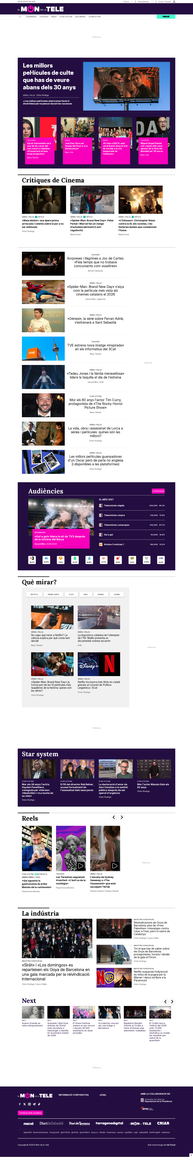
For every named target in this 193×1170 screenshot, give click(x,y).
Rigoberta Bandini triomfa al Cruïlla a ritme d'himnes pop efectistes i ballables (134, 1027)
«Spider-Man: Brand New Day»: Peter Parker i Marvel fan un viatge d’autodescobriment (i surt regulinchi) (92, 225)
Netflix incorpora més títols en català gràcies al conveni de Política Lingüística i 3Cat (99, 685)
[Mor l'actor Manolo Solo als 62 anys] (154, 768)
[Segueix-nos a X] (25, 1105)
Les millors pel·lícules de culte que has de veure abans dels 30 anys (49, 76)
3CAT (71, 594)
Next (24, 1020)
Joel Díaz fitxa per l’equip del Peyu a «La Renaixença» (76, 146)
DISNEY (101, 594)
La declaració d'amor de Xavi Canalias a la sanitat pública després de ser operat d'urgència (113, 788)
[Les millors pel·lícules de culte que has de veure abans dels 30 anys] (126, 86)
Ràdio (54, 17)
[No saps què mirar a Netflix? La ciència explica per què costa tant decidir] (52, 617)
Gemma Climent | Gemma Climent (104, 891)
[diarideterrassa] (79, 1124)
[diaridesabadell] (51, 1124)
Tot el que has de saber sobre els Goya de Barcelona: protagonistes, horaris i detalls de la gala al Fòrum (152, 953)
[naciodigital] (29, 1124)
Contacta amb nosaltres (30, 1113)
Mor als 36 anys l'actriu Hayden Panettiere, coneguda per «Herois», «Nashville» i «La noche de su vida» (37, 790)
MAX (86, 594)
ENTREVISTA (42, 874)
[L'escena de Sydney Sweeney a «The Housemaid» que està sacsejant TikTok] (105, 848)
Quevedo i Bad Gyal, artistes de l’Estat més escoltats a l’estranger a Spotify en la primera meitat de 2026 (58, 1029)
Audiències (31, 17)
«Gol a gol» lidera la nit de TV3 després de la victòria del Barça (60, 538)
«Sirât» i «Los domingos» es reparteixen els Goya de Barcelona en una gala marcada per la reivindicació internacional (56, 972)
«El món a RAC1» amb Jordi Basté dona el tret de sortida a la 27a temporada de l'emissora (115, 148)
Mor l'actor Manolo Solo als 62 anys (153, 786)
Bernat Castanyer (95, 271)
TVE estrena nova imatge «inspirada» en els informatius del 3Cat (95, 347)
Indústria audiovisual (32, 961)
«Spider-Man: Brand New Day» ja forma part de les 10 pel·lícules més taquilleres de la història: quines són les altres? (51, 686)
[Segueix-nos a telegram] (34, 1105)
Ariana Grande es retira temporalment (32, 1024)
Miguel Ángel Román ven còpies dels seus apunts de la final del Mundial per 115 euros (152, 147)
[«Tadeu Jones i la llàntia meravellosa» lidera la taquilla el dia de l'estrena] (43, 377)
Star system (65, 17)
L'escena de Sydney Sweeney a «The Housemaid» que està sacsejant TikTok (103, 882)
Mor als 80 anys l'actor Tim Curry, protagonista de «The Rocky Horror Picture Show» (96, 403)
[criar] (163, 1124)
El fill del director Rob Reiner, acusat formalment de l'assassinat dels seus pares (77, 787)
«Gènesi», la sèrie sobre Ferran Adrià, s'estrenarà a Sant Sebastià (95, 320)
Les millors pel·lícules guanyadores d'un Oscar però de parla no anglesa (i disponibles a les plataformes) (95, 460)
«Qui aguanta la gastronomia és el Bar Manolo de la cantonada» (36, 884)
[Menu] (20, 16)
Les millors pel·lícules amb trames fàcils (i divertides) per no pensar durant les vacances (47, 102)
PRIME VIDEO (53, 594)
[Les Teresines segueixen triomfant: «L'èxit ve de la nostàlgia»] (71, 848)
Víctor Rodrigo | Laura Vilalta (34, 984)
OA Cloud (171, 1145)
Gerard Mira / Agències (95, 299)
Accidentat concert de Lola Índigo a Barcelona (108, 1025)
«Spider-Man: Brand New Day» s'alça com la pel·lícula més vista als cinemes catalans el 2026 (95, 290)
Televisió (43, 17)
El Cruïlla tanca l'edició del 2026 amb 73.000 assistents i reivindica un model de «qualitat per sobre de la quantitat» (159, 1032)
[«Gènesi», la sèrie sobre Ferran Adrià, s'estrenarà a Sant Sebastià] (43, 320)
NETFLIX (34, 594)
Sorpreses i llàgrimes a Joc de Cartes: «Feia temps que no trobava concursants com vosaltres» (95, 262)
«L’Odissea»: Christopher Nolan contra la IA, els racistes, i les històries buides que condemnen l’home (138, 225)
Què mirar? (80, 17)
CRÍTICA (40, 216)
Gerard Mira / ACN (95, 382)
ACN (80, 645)
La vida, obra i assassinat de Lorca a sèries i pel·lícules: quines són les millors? (95, 432)
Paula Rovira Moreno (31, 891)
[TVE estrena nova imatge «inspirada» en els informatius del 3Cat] (43, 349)
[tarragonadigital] (109, 1124)
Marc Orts (69, 152)
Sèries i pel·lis (29, 95)
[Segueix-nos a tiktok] (39, 1105)
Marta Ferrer (75, 234)
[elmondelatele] (140, 1124)
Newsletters (143, 1)
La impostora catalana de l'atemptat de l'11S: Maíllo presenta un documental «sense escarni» (98, 638)
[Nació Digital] (43, 10)
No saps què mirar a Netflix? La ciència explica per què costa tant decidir (50, 638)
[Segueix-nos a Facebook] (20, 1105)
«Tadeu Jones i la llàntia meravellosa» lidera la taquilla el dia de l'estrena (95, 375)
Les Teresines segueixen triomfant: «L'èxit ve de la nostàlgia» (71, 880)
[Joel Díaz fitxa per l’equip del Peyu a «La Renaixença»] (77, 134)
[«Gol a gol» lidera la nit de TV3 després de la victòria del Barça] (61, 517)
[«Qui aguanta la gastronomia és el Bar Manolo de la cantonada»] (37, 848)
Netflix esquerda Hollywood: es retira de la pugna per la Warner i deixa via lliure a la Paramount (151, 976)
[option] (44, 211)
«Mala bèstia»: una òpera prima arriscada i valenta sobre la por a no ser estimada (43, 223)
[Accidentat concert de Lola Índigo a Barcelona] (109, 1012)
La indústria (94, 17)
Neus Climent (32, 158)
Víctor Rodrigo (42, 95)
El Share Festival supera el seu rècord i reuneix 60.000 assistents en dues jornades (84, 1028)
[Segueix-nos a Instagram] (29, 1105)
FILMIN (117, 594)
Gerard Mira (40, 544)
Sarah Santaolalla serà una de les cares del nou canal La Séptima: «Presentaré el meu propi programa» (39, 148)
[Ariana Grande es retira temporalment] (33, 1012)
